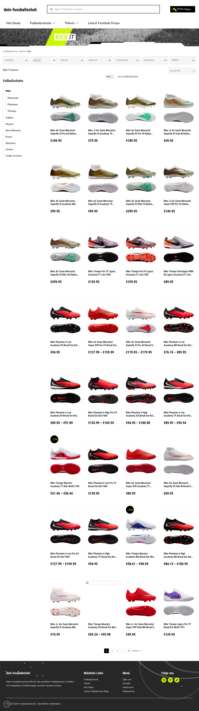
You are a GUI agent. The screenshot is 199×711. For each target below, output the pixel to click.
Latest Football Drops (104, 23)
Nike (8, 91)
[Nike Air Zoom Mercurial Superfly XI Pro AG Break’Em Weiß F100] (141, 315)
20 (129, 650)
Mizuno (9, 124)
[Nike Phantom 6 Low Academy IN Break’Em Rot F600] (65, 386)
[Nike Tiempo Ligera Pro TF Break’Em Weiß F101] (178, 598)
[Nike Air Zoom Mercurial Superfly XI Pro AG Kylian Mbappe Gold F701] (65, 104)
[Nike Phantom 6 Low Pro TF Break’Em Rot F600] (103, 457)
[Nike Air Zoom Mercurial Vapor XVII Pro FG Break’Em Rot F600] (103, 315)
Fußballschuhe (10, 51)
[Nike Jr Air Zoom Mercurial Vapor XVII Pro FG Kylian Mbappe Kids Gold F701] (178, 174)
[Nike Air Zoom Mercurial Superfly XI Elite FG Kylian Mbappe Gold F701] (141, 174)
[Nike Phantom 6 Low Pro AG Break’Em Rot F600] (65, 527)
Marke (22, 51)
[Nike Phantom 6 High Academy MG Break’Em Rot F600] (178, 527)
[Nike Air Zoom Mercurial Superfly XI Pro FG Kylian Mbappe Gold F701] (141, 104)
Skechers (10, 143)
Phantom (12, 104)
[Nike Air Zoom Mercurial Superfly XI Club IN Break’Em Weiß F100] (178, 457)
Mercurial (12, 98)
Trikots (70, 23)
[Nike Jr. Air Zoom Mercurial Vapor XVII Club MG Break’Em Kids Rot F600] (141, 598)
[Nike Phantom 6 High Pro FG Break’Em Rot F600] (103, 386)
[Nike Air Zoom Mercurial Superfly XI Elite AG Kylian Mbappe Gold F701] (65, 245)
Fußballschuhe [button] (40, 23)
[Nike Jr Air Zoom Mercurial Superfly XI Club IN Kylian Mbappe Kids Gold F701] (178, 104)
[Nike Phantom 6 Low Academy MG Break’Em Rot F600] (178, 315)
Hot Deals (13, 23)
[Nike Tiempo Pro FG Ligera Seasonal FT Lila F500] (141, 245)
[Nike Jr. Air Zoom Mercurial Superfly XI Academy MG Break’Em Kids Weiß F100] (65, 598)
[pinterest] (170, 680)
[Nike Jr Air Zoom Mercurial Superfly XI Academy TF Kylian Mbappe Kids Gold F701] (103, 104)
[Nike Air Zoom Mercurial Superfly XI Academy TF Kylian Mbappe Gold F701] (103, 174)
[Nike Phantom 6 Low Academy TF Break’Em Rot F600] (178, 386)
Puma (8, 137)
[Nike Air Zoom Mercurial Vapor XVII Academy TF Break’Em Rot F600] (141, 457)
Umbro (9, 149)
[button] (7, 704)
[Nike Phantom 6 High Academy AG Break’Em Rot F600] (141, 386)
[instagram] (163, 680)
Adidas (9, 117)
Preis (175, 60)
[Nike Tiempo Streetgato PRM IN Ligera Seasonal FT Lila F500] (178, 245)
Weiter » (136, 650)
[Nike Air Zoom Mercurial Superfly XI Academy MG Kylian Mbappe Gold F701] (65, 174)
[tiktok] (176, 680)
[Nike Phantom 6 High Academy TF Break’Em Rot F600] (103, 527)
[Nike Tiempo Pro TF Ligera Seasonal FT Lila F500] (103, 245)
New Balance (13, 130)
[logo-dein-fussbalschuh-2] (20, 9)
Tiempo (11, 111)
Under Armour (13, 155)
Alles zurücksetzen (128, 76)
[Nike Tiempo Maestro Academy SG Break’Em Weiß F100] (103, 598)
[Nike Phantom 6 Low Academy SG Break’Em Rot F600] (65, 315)
